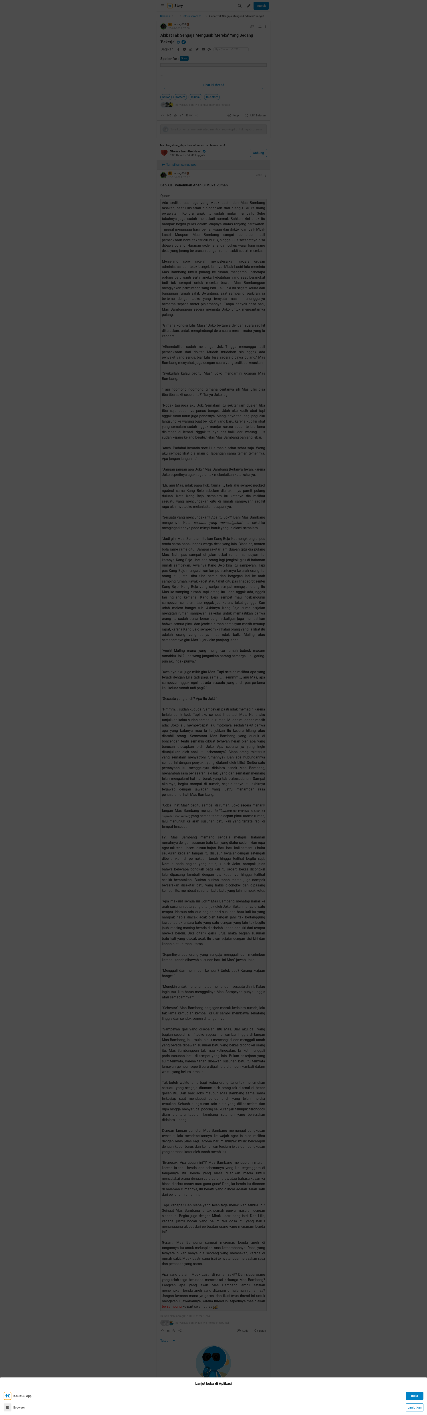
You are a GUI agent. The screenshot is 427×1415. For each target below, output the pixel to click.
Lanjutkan (414, 1407)
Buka (414, 1396)
